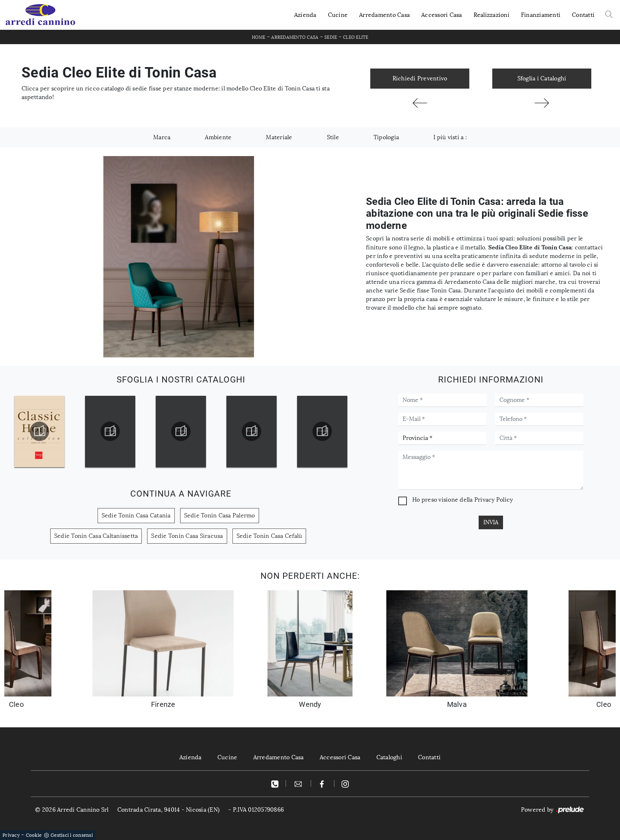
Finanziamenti (540, 14)
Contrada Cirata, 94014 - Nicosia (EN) (168, 809)
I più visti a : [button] (450, 137)
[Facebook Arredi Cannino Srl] (322, 783)
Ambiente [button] (218, 137)
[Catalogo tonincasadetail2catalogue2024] (110, 431)
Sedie (330, 37)
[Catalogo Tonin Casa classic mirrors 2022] (322, 431)
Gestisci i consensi (72, 835)
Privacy (11, 835)
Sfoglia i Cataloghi (542, 78)
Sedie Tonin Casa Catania (136, 515)
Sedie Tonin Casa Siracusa (187, 535)
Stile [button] (333, 137)
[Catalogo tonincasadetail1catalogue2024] (39, 431)
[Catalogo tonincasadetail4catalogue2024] (251, 431)
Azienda (305, 14)
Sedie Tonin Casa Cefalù (269, 535)
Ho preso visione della (462, 499)
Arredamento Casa (384, 14)
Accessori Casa (441, 14)
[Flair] (541, 103)
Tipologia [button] (386, 137)
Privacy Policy (493, 499)
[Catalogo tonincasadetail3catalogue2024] (181, 431)
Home (259, 37)
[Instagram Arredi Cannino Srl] (345, 783)
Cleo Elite (355, 37)
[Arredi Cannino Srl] (40, 15)
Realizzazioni (491, 14)
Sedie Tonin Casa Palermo (219, 515)
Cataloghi (389, 757)
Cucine (338, 14)
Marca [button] (161, 137)
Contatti (583, 14)
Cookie (34, 835)
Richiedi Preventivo (420, 78)
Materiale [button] (279, 137)
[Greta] (419, 103)
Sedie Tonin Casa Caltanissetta (96, 535)
